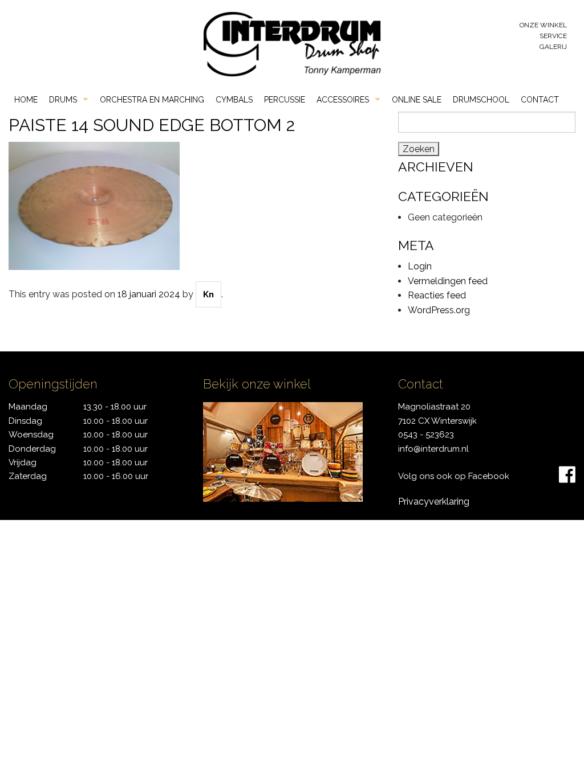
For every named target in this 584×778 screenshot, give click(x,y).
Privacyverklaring (433, 501)
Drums (63, 99)
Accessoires (343, 99)
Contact (540, 99)
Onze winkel (543, 25)
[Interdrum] (291, 43)
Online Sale (416, 99)
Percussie (284, 99)
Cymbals (234, 99)
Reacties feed (437, 295)
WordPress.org (439, 310)
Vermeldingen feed (448, 281)
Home (26, 99)
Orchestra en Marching (152, 99)
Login (420, 266)
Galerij (553, 47)
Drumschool (481, 99)
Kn (208, 294)
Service (553, 36)
